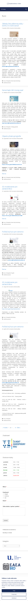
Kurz (5, 81)
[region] (14, 588)
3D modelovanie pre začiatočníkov (9, 187)
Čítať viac (4, 173)
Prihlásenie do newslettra (9, 529)
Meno (5, 486)
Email (5, 500)
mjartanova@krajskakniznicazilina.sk (11, 123)
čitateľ (6, 494)
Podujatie (8, 81)
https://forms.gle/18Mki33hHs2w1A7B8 (12, 215)
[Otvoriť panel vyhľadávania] (26, 9)
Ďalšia (19, 427)
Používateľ (6, 492)
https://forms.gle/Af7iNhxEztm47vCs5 (12, 164)
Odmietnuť (14, 598)
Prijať (14, 590)
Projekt (12, 273)
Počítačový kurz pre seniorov (13, 232)
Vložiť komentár (7, 82)
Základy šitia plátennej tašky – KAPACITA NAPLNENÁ (13, 24)
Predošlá (4, 427)
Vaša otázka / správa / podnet (11, 506)
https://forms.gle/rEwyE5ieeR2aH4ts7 (11, 309)
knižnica (7, 496)
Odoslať (5, 520)
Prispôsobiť (14, 594)
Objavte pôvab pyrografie (11, 136)
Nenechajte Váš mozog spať (12, 90)
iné (5, 498)
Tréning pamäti (14, 126)
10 (15, 427)
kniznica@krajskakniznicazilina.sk (10, 66)
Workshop (17, 81)
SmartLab (13, 81)
